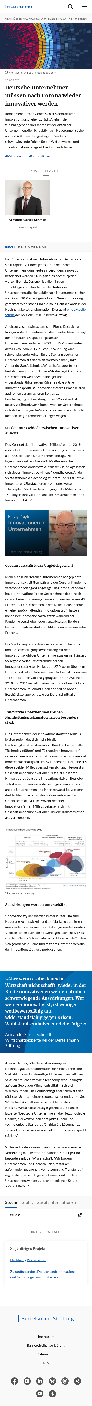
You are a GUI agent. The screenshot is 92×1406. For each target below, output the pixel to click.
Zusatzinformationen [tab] (56, 1202)
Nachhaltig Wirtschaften (28, 1260)
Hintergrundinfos (32, 246)
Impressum (46, 1336)
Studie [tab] (11, 1202)
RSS (46, 1363)
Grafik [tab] (27, 1202)
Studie (15, 1215)
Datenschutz (46, 1354)
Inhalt (10, 246)
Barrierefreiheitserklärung (46, 1345)
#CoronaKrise (39, 156)
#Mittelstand (15, 156)
